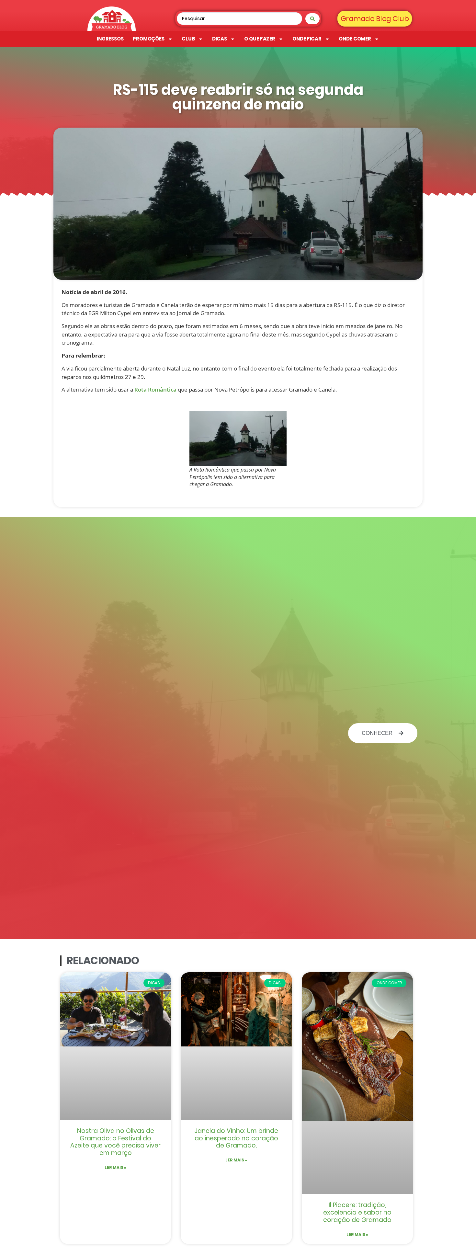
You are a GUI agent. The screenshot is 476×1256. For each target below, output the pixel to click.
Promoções (148, 38)
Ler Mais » (115, 1167)
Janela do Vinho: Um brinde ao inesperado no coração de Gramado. (236, 1138)
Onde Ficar (307, 38)
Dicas (219, 38)
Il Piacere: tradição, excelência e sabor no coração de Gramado (357, 1212)
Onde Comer (355, 38)
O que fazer (259, 38)
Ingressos (110, 38)
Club (188, 38)
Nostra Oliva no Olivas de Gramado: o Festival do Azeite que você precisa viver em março (115, 1141)
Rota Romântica (155, 389)
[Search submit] (312, 18)
